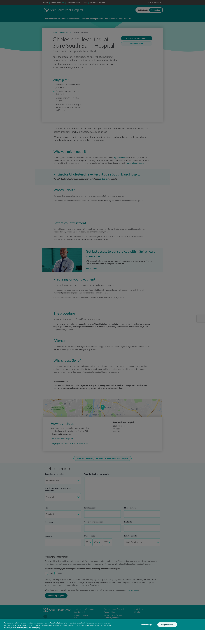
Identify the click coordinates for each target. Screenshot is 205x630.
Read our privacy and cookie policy (28, 628)
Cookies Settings (146, 624)
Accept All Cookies (167, 624)
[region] (102, 624)
